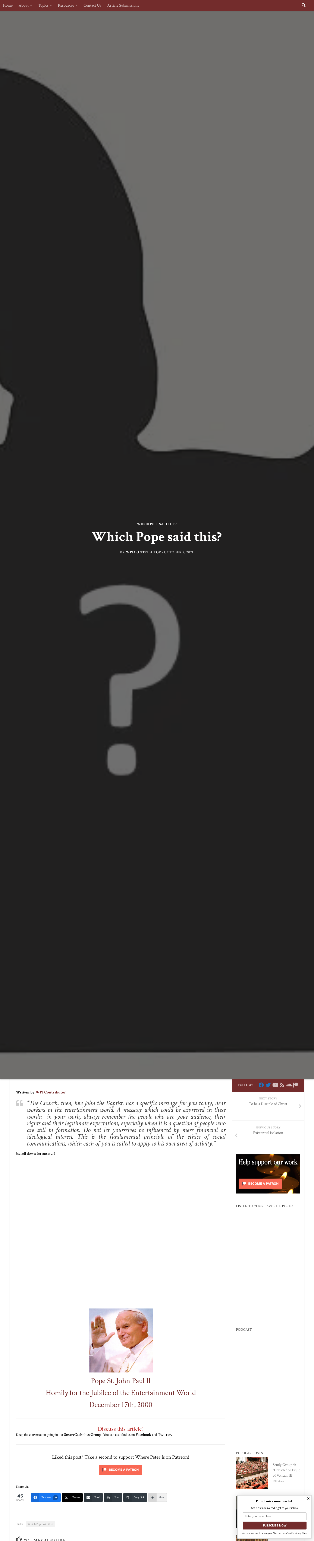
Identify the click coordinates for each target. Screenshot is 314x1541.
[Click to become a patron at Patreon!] (120, 1475)
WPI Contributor (143, 552)
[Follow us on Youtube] (274, 1084)
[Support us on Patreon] (295, 1084)
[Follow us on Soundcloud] (288, 1084)
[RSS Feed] (281, 1084)
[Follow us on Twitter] (268, 1084)
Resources (66, 5)
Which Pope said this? (156, 524)
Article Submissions (123, 5)
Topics (43, 5)
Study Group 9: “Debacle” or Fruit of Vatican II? (286, 1470)
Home (8, 5)
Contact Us (92, 5)
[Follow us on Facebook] (261, 1084)
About (24, 5)
